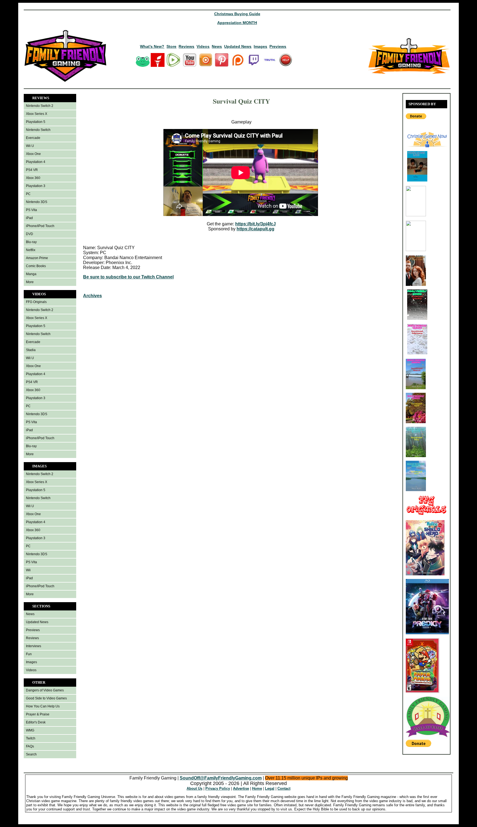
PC (28, 194)
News (217, 46)
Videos (203, 46)
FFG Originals (36, 302)
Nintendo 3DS (36, 202)
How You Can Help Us (43, 706)
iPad (29, 218)
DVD (29, 234)
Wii (28, 570)
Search (31, 754)
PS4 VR (32, 170)
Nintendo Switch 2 (39, 106)
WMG (30, 730)
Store (171, 46)
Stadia (31, 350)
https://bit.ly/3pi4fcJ (255, 224)
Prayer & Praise (37, 714)
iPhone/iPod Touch (40, 226)
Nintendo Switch (38, 130)
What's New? (152, 46)
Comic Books (36, 266)
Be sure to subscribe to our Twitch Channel (128, 277)
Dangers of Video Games (45, 690)
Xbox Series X (36, 114)
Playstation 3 (35, 186)
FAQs (30, 746)
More (30, 282)
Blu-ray (31, 242)
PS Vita (31, 210)
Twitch (30, 738)
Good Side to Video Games (46, 698)
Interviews (33, 646)
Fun (29, 654)
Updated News (237, 46)
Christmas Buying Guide (237, 14)
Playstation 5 (35, 122)
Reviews (186, 46)
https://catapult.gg (255, 228)
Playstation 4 (35, 162)
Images (260, 46)
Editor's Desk (36, 722)
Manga (31, 274)
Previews (277, 46)
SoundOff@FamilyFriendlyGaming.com (221, 778)
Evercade (33, 138)
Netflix (30, 250)
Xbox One (33, 154)
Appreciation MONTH (237, 22)
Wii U (30, 146)
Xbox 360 (33, 178)
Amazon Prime (37, 258)
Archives (92, 295)
